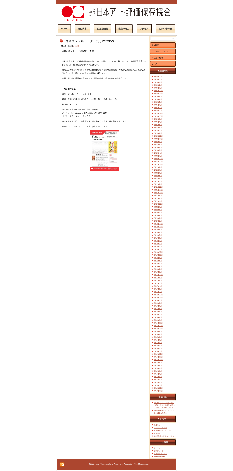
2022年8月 (158, 167)
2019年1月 (158, 249)
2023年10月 (158, 139)
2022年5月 (158, 176)
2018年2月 (158, 269)
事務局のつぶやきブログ (163, 430)
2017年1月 (158, 292)
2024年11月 (158, 116)
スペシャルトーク (160, 428)
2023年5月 (158, 150)
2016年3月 (158, 314)
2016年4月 (158, 312)
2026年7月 (158, 77)
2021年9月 (158, 195)
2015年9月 (158, 331)
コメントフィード (160, 454)
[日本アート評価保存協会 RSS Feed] (62, 465)
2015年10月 (158, 329)
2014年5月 (158, 374)
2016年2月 (158, 317)
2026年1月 (158, 88)
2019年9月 (158, 229)
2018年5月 (158, 263)
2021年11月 (158, 190)
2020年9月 (158, 207)
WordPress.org (159, 457)
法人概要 (155, 45)
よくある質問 (157, 57)
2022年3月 (158, 181)
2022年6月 (158, 173)
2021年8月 (158, 198)
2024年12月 (158, 113)
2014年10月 (158, 360)
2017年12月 (158, 275)
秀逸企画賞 (102, 29)
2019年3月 (158, 244)
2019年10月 (158, 227)
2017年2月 (158, 289)
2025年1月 (158, 111)
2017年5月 (158, 283)
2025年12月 (158, 91)
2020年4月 (158, 215)
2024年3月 (158, 130)
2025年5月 (158, 102)
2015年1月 (158, 351)
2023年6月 (158, 147)
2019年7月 (158, 235)
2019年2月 (158, 246)
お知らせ (157, 425)
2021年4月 (158, 201)
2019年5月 (158, 238)
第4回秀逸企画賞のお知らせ (164, 436)
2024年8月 (158, 122)
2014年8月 (158, 365)
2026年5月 (158, 79)
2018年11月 (158, 255)
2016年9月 (158, 300)
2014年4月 (158, 377)
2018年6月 (158, 261)
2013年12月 (158, 388)
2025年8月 (158, 96)
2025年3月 (158, 105)
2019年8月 (158, 232)
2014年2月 (158, 382)
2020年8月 (158, 210)
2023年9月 (158, 142)
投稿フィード (159, 451)
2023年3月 (158, 156)
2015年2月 (158, 348)
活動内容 (82, 29)
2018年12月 (158, 252)
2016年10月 (158, 297)
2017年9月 (158, 278)
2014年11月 (158, 357)
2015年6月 (158, 337)
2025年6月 (158, 99)
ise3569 (76, 46)
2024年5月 (158, 125)
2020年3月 (158, 218)
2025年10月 (158, 94)
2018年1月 (158, 272)
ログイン (157, 448)
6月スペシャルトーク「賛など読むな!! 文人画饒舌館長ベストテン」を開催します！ (164, 405)
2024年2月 (158, 133)
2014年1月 (158, 385)
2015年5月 (158, 340)
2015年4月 (158, 343)
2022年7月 (158, 170)
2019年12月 (158, 224)
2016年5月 (158, 309)
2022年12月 (158, 159)
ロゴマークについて (159, 51)
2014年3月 (158, 380)
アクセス (144, 29)
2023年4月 (158, 153)
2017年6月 (158, 280)
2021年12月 (158, 187)
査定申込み (124, 29)
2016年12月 (158, 295)
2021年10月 (158, 193)
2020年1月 (158, 221)
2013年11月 (158, 391)
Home (64, 29)
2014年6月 (158, 371)
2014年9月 (158, 363)
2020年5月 (158, 212)
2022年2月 (158, 184)
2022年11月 (158, 161)
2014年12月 (158, 354)
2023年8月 (158, 144)
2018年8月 (158, 258)
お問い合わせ (165, 29)
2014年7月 (158, 368)
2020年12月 (158, 204)
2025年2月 (158, 108)
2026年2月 (158, 85)
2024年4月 (158, 128)
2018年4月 (158, 266)
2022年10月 (158, 164)
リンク (154, 64)
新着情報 (157, 433)
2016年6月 (158, 306)
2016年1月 (158, 320)
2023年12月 (158, 136)
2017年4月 (158, 286)
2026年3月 (158, 82)
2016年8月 (158, 303)
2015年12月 (158, 323)
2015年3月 (158, 346)
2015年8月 (158, 334)
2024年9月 (158, 119)
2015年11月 (158, 326)
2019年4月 (158, 241)
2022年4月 (158, 178)
